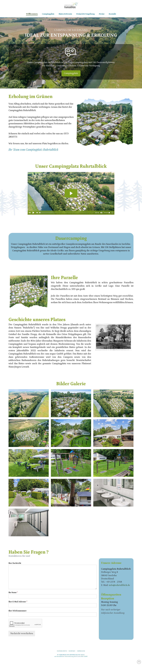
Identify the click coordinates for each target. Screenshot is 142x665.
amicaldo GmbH (82, 656)
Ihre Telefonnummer (18, 611)
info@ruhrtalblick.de (119, 585)
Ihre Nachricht (15, 563)
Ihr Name (13, 592)
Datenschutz (62, 651)
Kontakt (72, 651)
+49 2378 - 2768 (114, 582)
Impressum (81, 651)
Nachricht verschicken (21, 633)
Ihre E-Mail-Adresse (18, 602)
